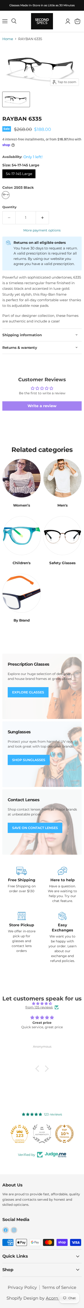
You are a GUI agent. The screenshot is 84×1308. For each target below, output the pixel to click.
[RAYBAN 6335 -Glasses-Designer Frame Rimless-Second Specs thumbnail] (16, 99)
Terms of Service (59, 1287)
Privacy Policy (22, 1287)
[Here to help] (62, 885)
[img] (42, 1003)
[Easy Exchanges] (62, 937)
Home (7, 39)
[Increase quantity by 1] (42, 217)
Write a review (42, 406)
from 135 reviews (39, 1007)
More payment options (42, 230)
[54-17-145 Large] (19, 179)
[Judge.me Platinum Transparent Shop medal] (17, 1133)
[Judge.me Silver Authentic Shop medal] (62, 1133)
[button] (38, 1068)
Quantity (9, 207)
